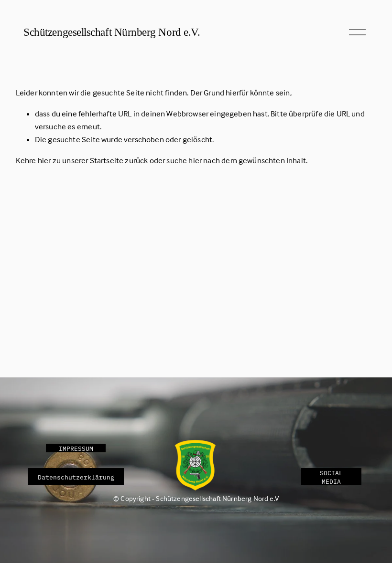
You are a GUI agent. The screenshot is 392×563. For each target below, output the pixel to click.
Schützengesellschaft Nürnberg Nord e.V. (111, 32)
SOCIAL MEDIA (331, 476)
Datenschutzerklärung (76, 476)
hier (44, 161)
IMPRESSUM (76, 448)
